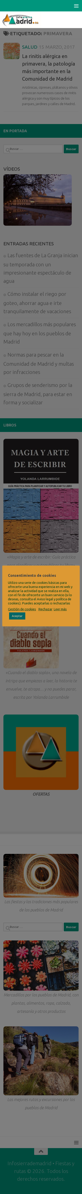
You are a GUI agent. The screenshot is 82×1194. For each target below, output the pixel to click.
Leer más (60, 609)
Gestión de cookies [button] (22, 609)
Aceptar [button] (17, 615)
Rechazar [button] (45, 609)
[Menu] (76, 5)
